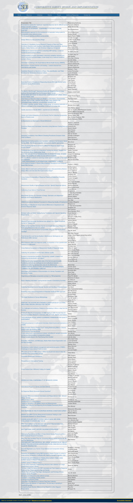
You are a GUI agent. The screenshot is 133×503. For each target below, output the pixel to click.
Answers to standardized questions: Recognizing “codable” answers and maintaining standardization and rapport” (42, 257)
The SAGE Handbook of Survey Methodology (34, 297)
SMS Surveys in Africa (27, 399)
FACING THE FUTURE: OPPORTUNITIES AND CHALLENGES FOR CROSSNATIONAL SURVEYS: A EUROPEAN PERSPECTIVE (40, 101)
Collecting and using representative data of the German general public (41, 261)
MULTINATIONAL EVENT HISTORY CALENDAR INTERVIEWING (39, 429)
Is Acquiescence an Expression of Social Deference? (36, 121)
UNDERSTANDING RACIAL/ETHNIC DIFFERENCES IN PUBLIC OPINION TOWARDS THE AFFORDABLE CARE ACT (42, 267)
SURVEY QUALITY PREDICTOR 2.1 (31, 462)
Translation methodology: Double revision (33, 477)
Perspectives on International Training (32, 361)
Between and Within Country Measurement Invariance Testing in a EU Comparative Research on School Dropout (41, 415)
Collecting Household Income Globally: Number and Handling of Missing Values (44, 287)
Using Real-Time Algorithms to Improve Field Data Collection (38, 481)
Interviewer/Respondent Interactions (31, 356)
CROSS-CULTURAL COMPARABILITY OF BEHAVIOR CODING (39, 380)
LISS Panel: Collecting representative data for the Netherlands (39, 265)
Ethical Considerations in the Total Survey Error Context (37, 337)
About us (29, 15)
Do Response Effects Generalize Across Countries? (36, 391)
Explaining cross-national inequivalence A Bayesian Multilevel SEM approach (43, 291)
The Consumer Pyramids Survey (30, 331)
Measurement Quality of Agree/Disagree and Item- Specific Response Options (43, 185)
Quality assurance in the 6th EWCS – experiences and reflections (40, 110)
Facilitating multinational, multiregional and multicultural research (39, 263)
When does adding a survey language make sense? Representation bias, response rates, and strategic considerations (42, 424)
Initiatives (39, 15)
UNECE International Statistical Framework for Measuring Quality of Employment (44, 202)
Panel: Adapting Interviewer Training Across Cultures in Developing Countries (43, 280)
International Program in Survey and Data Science (35, 386)
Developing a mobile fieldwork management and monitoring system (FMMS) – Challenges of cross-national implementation (43, 348)
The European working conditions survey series (34, 36)
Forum (59, 15)
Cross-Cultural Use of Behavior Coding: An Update (35, 369)
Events (50, 15)
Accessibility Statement (124, 500)
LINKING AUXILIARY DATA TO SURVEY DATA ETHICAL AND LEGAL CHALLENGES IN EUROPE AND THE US (41, 420)
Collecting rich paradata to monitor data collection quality (37, 252)
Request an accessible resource (42, 500)
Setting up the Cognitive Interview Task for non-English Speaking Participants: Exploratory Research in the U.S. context (43, 227)
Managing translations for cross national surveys (35, 476)
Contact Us (87, 15)
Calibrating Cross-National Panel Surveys (33, 190)
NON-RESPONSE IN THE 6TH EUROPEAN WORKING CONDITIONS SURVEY (43, 411)
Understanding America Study (29, 479)
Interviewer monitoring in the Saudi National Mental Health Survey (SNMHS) (43, 63)
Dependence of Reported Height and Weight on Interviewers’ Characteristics (43, 98)
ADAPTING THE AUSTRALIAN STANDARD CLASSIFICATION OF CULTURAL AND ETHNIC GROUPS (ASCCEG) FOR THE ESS (43, 303)
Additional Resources (72, 15)
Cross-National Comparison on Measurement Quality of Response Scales (42, 248)
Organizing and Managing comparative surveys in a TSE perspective (41, 276)
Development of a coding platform (31, 401)
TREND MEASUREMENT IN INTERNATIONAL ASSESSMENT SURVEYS (42, 161)
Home (19, 15)
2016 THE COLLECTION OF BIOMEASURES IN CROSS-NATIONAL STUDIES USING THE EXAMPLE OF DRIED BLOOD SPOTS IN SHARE (43, 155)
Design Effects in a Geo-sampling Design (33, 40)
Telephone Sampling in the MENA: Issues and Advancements (38, 403)
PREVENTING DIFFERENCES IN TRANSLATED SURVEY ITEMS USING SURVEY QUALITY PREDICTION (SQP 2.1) (42, 459)
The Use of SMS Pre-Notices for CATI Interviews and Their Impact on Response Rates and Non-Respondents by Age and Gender (44, 469)
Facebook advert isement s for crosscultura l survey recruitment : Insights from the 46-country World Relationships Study (43, 151)
